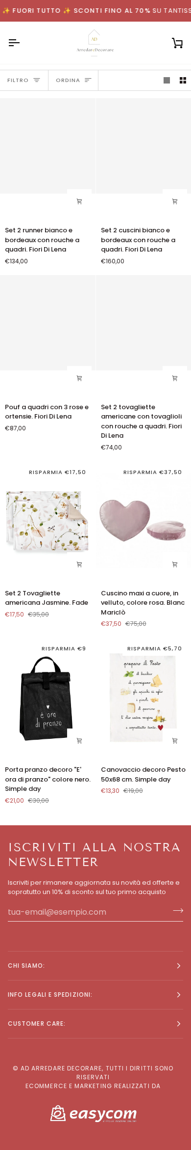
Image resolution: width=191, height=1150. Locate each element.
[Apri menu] (22, 43)
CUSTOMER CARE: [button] (37, 1023)
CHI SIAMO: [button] (26, 965)
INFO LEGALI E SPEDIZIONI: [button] (50, 994)
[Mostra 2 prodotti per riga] (183, 80)
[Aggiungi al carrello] (79, 201)
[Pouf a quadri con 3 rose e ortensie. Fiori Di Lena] (48, 334)
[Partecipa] (175, 911)
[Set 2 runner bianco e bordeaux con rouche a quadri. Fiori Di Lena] (48, 158)
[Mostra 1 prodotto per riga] (167, 80)
